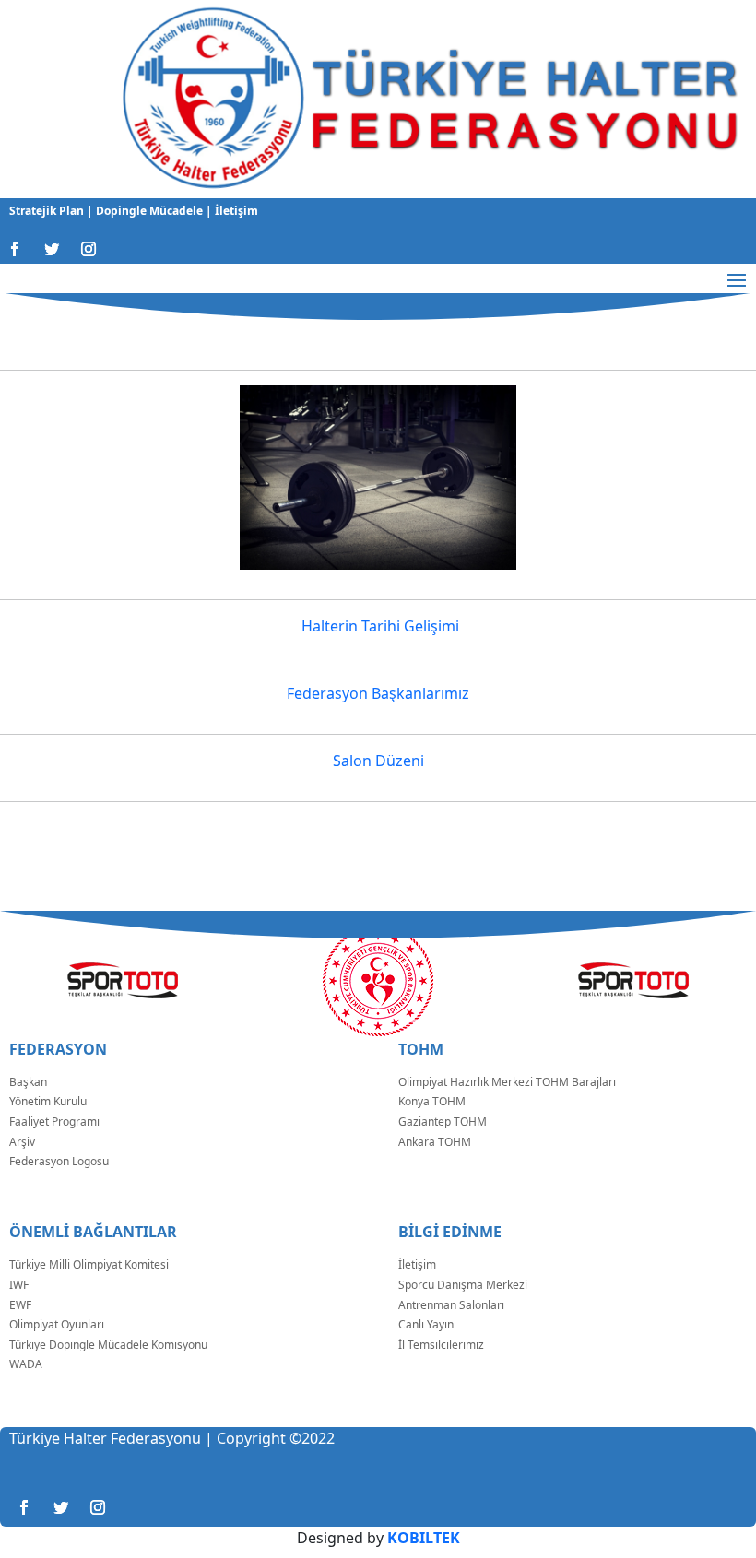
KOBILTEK (423, 1538)
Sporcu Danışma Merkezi (462, 1284)
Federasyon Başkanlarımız (378, 693)
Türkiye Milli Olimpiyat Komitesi (89, 1264)
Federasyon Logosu (59, 1161)
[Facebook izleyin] (15, 249)
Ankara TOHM (434, 1142)
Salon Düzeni (378, 760)
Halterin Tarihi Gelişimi (378, 626)
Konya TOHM (432, 1101)
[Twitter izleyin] (51, 249)
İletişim (235, 210)
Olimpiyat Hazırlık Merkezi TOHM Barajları (507, 1082)
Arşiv (22, 1142)
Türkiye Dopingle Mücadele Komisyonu (108, 1344)
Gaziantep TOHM (442, 1121)
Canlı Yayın (426, 1324)
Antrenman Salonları (451, 1305)
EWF (20, 1305)
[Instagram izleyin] (88, 249)
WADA (25, 1364)
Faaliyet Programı (54, 1121)
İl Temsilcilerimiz (441, 1344)
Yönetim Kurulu (48, 1101)
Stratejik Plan (48, 210)
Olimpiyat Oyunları (56, 1324)
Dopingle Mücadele (148, 210)
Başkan (28, 1082)
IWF (19, 1284)
